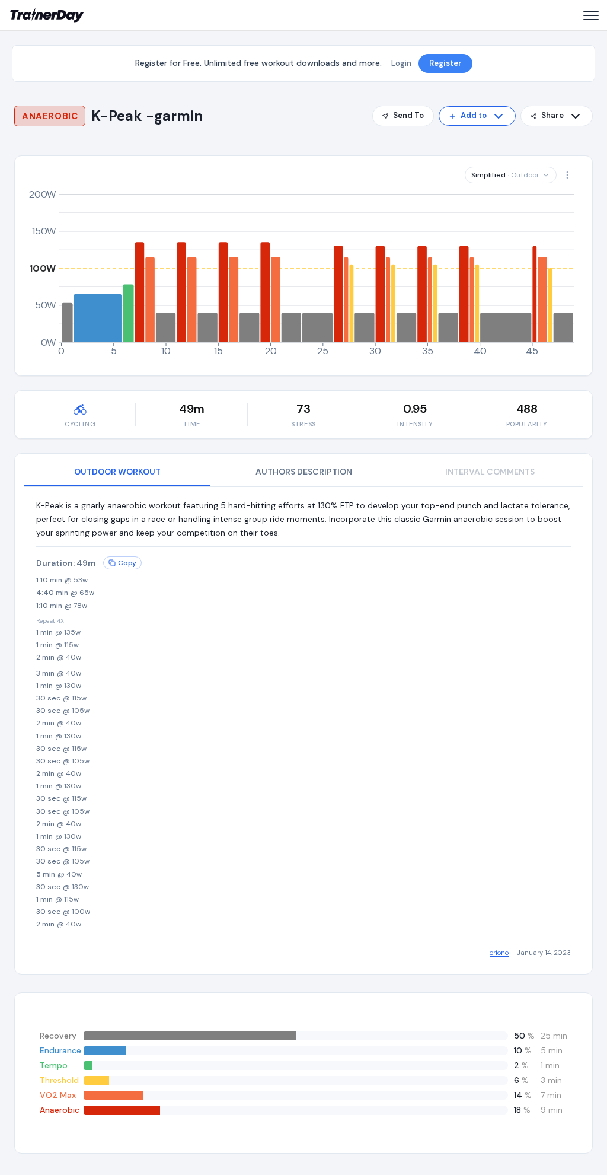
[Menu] (590, 15)
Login (401, 63)
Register (445, 63)
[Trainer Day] (47, 15)
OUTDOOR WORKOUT (117, 471)
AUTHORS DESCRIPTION (303, 471)
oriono (499, 952)
